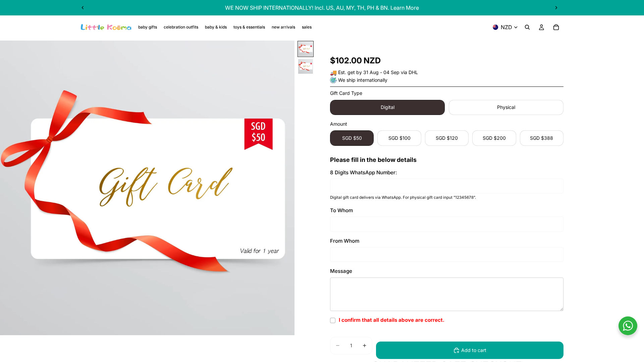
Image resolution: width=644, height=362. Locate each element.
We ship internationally (362, 80)
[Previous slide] (82, 7)
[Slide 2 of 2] (305, 66)
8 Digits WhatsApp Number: (363, 172)
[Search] (527, 27)
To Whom (341, 210)
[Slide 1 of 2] (305, 49)
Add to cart (473, 350)
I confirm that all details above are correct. (391, 320)
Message (341, 271)
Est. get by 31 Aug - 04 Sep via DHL (378, 72)
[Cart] (556, 27)
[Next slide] (556, 7)
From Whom (344, 241)
